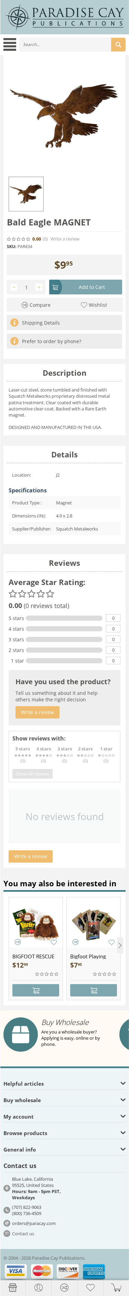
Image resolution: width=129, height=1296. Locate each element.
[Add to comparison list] (17, 942)
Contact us (23, 1233)
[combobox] (72, 44)
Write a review (65, 239)
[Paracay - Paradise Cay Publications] (64, 16)
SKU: (11, 246)
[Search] (118, 44)
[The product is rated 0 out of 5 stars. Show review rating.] (47, 974)
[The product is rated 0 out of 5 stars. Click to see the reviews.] (19, 239)
